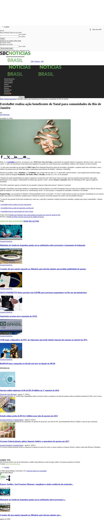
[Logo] (15, 75)
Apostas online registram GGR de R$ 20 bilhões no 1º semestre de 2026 (29, 390)
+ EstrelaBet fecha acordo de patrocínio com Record (17, 208)
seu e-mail (22, 46)
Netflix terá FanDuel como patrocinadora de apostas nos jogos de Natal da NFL (35, 215)
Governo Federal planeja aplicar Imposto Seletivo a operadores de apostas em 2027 (34, 441)
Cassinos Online (8, 80)
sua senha (22, 36)
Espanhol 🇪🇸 (7, 93)
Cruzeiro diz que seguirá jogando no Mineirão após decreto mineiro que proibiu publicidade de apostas (43, 269)
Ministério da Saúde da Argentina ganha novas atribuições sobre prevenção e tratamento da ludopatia (42, 245)
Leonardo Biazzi (18, 420)
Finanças (6, 88)
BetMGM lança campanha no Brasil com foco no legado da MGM (27, 363)
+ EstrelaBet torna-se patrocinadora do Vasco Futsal (16, 211)
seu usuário (22, 34)
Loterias (6, 84)
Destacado (3, 394)
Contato (6, 27)
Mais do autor (31, 221)
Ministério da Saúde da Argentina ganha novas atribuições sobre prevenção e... (33, 500)
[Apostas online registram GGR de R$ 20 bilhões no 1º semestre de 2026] (7, 386)
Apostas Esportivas (9, 79)
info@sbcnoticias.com (13, 464)
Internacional (7, 86)
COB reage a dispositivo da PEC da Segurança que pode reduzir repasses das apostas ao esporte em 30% (43, 340)
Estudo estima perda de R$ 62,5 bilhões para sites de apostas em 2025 (29, 416)
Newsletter (7, 91)
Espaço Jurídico (8, 82)
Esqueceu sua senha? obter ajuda (10, 41)
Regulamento (7, 90)
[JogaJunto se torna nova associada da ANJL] (11, 310)
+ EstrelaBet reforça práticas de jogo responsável (15, 204)
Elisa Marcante (5, 114)
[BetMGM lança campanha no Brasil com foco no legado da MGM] (11, 358)
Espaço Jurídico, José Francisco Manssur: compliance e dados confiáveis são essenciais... (36, 484)
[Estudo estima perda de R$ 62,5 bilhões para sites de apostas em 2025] (7, 412)
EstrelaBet (11, 162)
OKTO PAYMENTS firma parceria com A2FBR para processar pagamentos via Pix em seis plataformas (43, 292)
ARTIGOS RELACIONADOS (12, 221)
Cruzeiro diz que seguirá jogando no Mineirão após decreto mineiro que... (30, 515)
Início (2, 99)
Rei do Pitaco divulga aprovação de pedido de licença (27, 217)
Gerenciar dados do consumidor (36, 471)
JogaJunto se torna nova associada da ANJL (18, 316)
